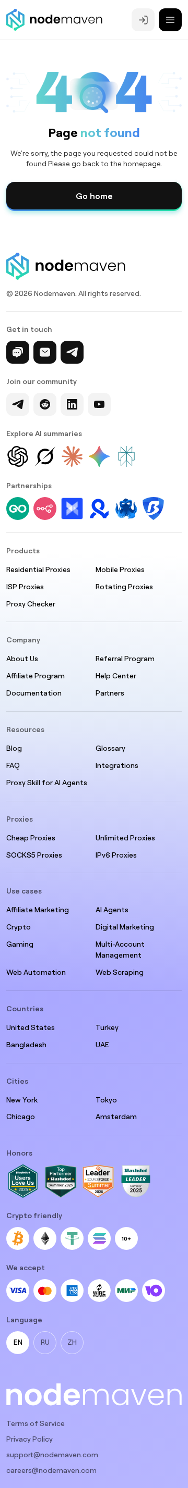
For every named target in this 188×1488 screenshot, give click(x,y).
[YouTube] (99, 404)
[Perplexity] (126, 456)
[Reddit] (44, 404)
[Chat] (17, 352)
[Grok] (44, 456)
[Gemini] (99, 456)
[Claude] (72, 456)
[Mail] (44, 352)
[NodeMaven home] (54, 20)
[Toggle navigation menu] (170, 19)
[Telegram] (72, 352)
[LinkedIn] (72, 404)
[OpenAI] (17, 456)
